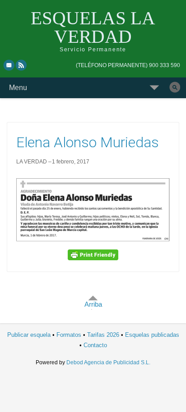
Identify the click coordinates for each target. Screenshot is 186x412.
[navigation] (128, 65)
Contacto (95, 345)
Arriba (93, 304)
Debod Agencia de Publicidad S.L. (108, 362)
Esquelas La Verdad (93, 27)
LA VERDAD (31, 161)
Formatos (68, 334)
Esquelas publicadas (152, 334)
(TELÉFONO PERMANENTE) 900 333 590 (128, 65)
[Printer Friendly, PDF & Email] (93, 254)
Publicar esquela (29, 334)
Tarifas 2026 (103, 334)
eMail (9, 65)
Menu (18, 87)
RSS (21, 65)
